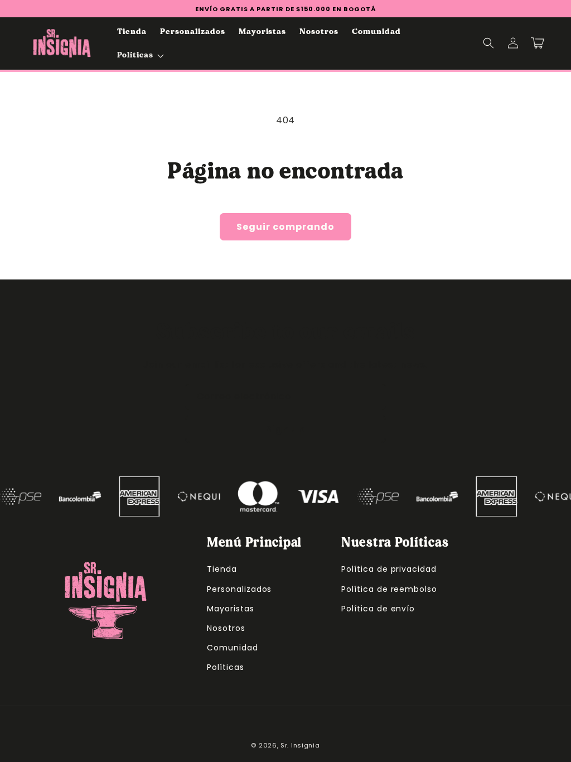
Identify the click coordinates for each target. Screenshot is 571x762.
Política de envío (378, 608)
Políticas (225, 667)
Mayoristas (230, 608)
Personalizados (239, 589)
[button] (139, 54)
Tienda (222, 569)
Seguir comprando (285, 226)
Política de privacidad (389, 569)
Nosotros (226, 628)
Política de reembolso (389, 589)
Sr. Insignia (300, 745)
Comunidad (232, 647)
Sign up (285, 429)
